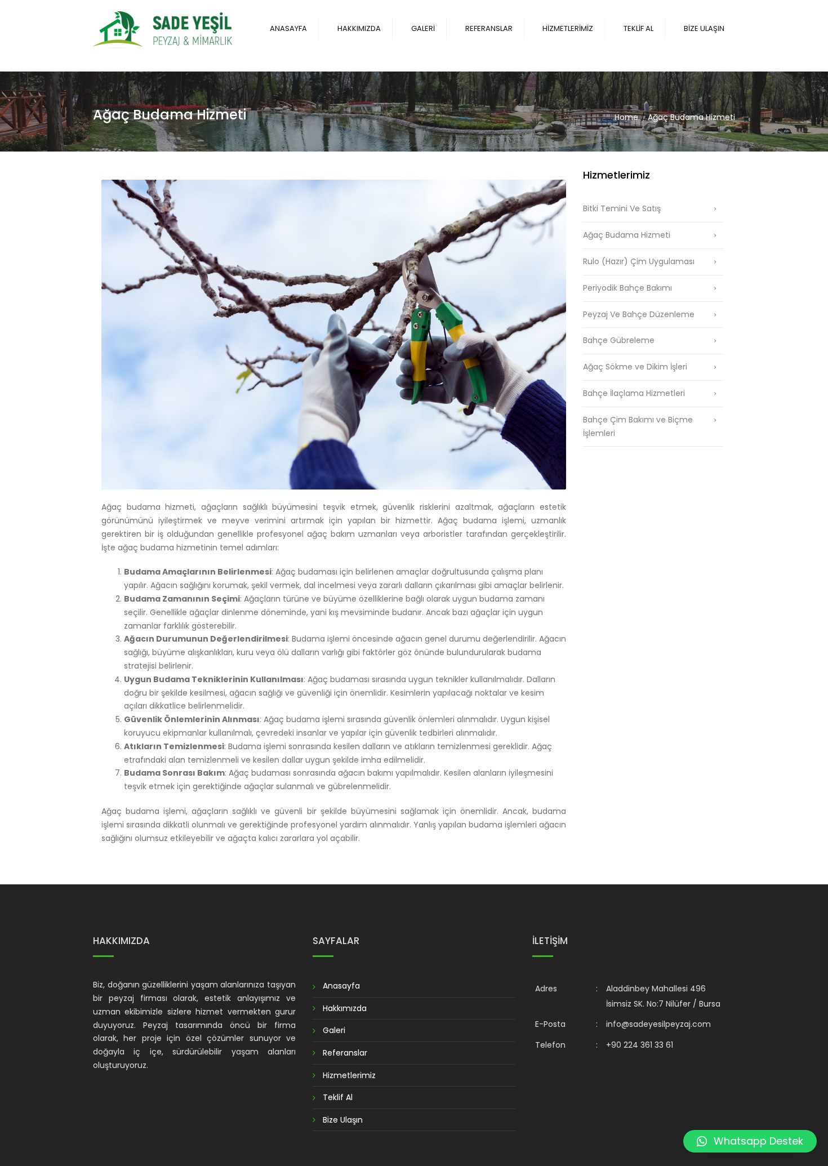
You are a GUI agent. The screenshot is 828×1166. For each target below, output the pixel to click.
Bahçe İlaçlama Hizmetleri (634, 393)
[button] (750, 1141)
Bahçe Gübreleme (619, 340)
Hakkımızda (359, 28)
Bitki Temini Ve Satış (622, 208)
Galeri (423, 28)
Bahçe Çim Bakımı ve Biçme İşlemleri (638, 426)
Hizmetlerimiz (567, 28)
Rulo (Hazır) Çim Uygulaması (639, 261)
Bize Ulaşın (704, 28)
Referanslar (489, 28)
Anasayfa (288, 28)
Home (626, 117)
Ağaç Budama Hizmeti (626, 235)
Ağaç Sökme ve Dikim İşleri (635, 366)
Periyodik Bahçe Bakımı (627, 287)
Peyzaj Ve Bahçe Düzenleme (639, 314)
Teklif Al (638, 28)
